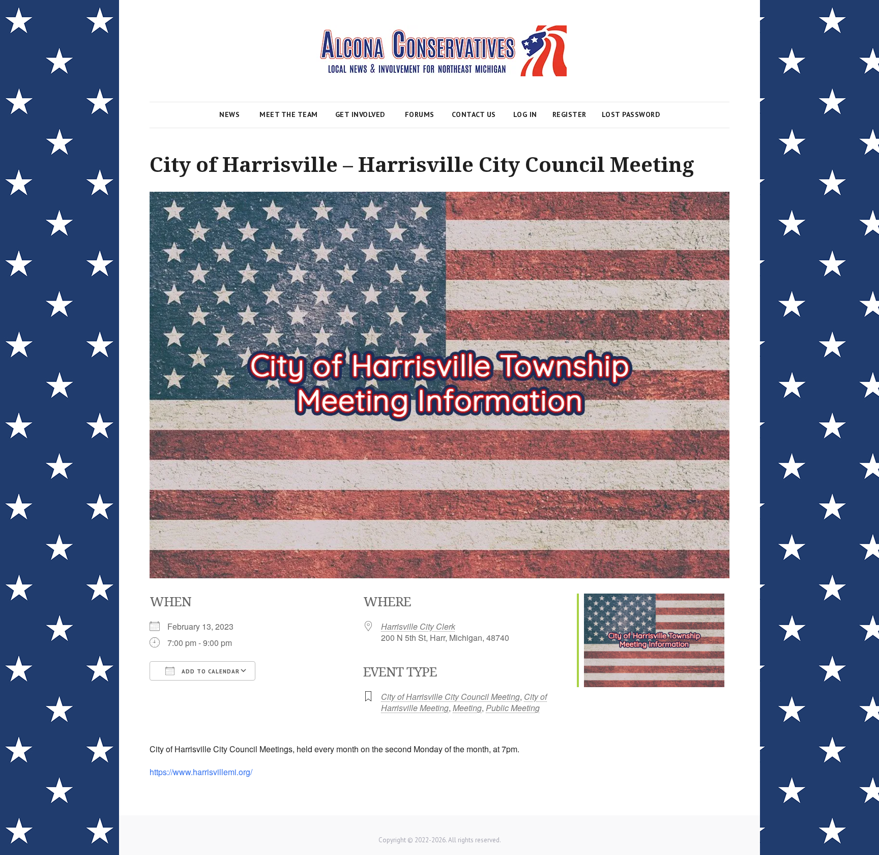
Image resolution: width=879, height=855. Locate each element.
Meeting (467, 708)
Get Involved (360, 114)
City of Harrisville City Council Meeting (450, 696)
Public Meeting (513, 708)
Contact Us (474, 114)
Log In (525, 114)
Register (569, 114)
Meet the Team (288, 114)
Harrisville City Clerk (418, 626)
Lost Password (631, 114)
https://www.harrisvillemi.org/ (201, 772)
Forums (419, 114)
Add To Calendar (210, 671)
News (229, 114)
